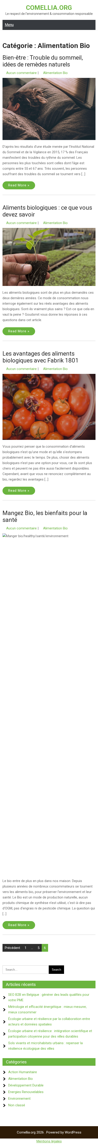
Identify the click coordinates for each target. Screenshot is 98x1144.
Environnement (19, 1098)
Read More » (18, 185)
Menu (9, 25)
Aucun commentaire (21, 73)
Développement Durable (26, 1085)
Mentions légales (49, 1141)
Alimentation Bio (55, 73)
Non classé (16, 1105)
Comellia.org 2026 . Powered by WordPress (49, 1132)
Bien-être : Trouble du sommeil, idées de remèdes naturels (43, 61)
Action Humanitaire (22, 1072)
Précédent (12, 948)
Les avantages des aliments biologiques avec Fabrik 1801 (41, 357)
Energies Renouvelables (26, 1092)
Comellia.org (49, 7)
